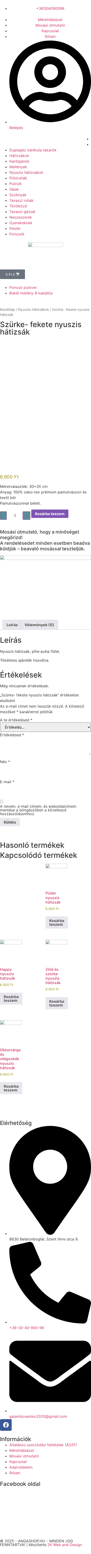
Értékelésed (12, 735)
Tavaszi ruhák (21, 200)
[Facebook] (6, 1425)
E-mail (7, 782)
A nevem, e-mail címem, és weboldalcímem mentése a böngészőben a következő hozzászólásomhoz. (38, 810)
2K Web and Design (64, 1544)
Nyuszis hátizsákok (26, 172)
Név (5, 762)
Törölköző (18, 206)
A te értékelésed (16, 720)
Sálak (14, 189)
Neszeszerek (20, 217)
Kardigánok (19, 161)
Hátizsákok (19, 155)
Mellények (18, 166)
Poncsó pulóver (23, 287)
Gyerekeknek (20, 222)
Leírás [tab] (12, 624)
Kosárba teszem (50, 513)
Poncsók (16, 234)
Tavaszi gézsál (22, 211)
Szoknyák (18, 194)
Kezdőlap (7, 309)
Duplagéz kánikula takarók (32, 150)
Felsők (15, 228)
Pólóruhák (18, 178)
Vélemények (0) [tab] (39, 624)
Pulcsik (15, 183)
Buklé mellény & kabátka (30, 293)
